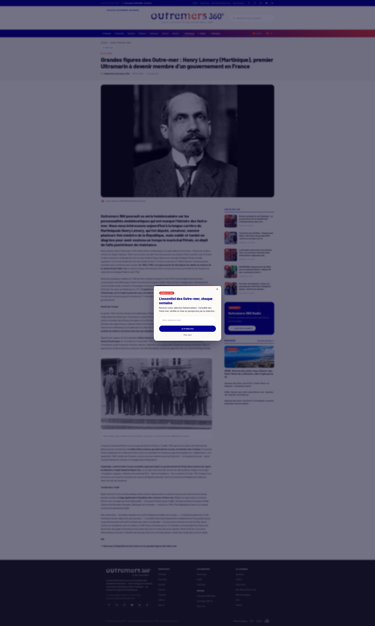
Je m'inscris (187, 329)
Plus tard (187, 335)
